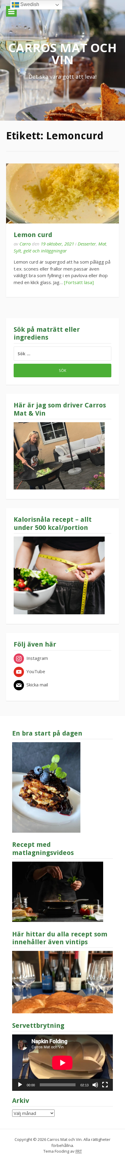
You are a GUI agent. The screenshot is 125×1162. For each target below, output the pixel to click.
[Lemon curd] (62, 193)
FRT (79, 1151)
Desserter (87, 244)
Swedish (29, 4)
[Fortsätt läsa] (79, 282)
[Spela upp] (20, 1085)
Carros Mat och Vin (62, 53)
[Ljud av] (95, 1085)
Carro (25, 244)
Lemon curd (33, 235)
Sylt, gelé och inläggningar (40, 251)
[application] (62, 1062)
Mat (102, 244)
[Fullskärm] (105, 1085)
